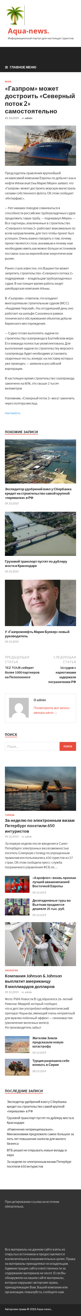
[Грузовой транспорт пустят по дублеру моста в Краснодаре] (40, 557)
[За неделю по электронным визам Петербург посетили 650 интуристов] (40, 811)
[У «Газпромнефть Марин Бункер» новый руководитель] (40, 627)
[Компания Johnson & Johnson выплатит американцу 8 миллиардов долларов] (40, 967)
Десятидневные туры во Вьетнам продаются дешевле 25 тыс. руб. (51, 904)
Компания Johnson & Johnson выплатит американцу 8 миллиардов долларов (33, 981)
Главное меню (23, 67)
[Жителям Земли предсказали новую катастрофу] (17, 1052)
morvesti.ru (12, 413)
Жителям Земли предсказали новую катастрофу (48, 1042)
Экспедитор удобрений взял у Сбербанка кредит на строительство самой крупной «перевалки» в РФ (38, 493)
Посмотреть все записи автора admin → (52, 710)
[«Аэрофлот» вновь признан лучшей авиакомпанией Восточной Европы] (17, 891)
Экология (11, 970)
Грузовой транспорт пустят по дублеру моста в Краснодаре (36, 563)
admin (28, 118)
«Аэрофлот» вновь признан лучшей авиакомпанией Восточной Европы (54, 882)
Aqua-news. (28, 31)
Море (8, 81)
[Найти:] (40, 746)
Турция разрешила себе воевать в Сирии (50, 1063)
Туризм (9, 815)
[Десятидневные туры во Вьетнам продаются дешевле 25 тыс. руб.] (17, 914)
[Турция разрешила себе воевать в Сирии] (17, 1074)
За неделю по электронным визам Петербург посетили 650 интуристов (40, 825)
